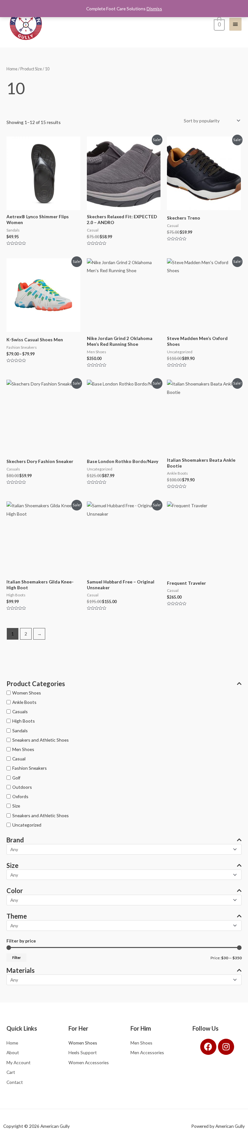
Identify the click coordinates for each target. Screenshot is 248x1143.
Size (16, 805)
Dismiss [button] (154, 8)
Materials (20, 970)
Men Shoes (23, 749)
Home (11, 69)
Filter (16, 957)
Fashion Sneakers (29, 768)
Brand (15, 840)
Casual (19, 758)
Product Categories (35, 683)
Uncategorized (26, 825)
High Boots (23, 721)
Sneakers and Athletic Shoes (40, 740)
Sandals (20, 730)
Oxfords (20, 796)
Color (14, 890)
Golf (16, 777)
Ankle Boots (24, 702)
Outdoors (22, 787)
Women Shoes (26, 692)
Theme (16, 916)
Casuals (20, 711)
